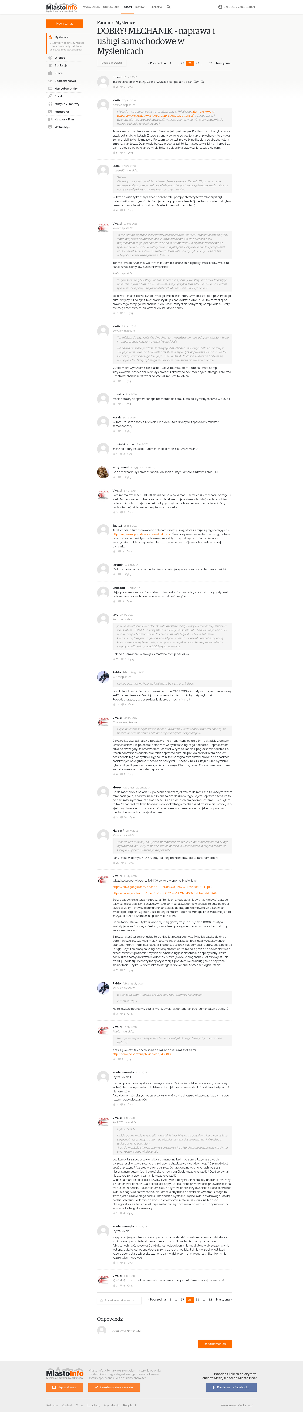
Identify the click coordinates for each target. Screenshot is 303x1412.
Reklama (156, 7)
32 (210, 63)
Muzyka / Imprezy (67, 104)
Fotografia (62, 111)
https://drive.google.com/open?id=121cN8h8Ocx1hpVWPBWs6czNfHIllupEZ (163, 887)
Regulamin (130, 1405)
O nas (79, 1405)
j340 (115, 614)
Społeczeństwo (65, 81)
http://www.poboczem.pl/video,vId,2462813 (142, 1054)
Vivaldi (117, 223)
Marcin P (118, 830)
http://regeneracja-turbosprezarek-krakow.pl (141, 534)
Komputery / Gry (66, 88)
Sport (58, 96)
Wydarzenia (91, 7)
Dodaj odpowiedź (112, 62)
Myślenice (61, 37)
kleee (117, 787)
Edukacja (61, 65)
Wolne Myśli (63, 127)
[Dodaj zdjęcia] (110, 1344)
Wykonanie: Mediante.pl (237, 1405)
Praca (59, 73)
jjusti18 (117, 525)
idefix (116, 100)
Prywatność (112, 1405)
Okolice (60, 57)
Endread (119, 588)
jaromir (118, 564)
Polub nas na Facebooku (233, 1387)
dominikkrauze (123, 444)
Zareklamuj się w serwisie (116, 1387)
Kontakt (141, 7)
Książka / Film (64, 119)
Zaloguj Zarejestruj (239, 7)
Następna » (224, 63)
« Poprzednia (157, 63)
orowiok (118, 394)
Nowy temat (64, 23)
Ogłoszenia (111, 7)
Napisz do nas (67, 1387)
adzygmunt (121, 467)
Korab (117, 417)
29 (197, 63)
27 (182, 63)
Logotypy (93, 1405)
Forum (127, 7)
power (117, 77)
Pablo (117, 672)
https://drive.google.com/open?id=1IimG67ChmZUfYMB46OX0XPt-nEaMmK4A (165, 893)
